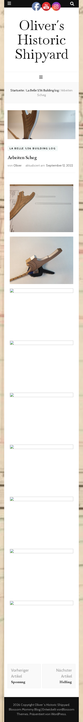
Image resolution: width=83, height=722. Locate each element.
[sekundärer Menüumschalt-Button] (9, 3)
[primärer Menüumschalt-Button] (41, 77)
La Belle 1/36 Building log (33, 148)
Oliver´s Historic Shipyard (41, 39)
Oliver (17, 165)
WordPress (58, 714)
